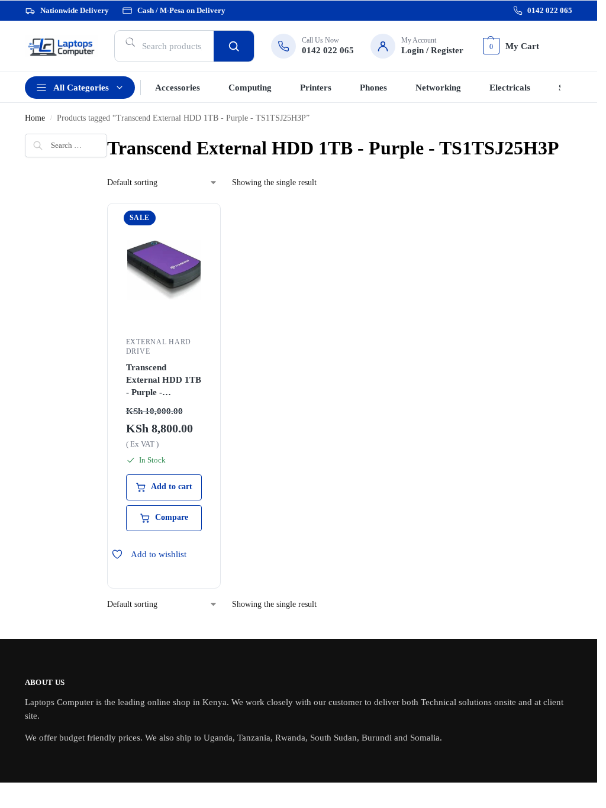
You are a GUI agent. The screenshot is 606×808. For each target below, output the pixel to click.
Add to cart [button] (171, 486)
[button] (509, 46)
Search (234, 46)
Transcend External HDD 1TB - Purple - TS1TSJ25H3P (163, 381)
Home (35, 118)
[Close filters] (28, 198)
